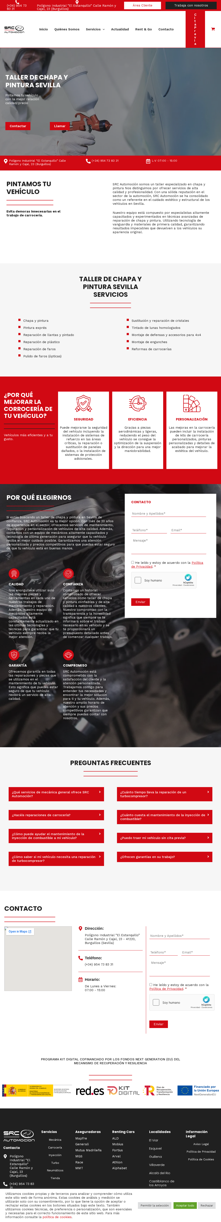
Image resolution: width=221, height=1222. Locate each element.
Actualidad (120, 29)
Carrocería (55, 1147)
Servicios (93, 29)
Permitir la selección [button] (154, 1205)
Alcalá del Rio (159, 1173)
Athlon (117, 1162)
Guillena (155, 1156)
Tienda (55, 1178)
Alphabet (119, 1168)
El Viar (153, 1140)
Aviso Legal (201, 1144)
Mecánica (55, 1139)
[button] (142, 5)
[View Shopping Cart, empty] (213, 29)
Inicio (43, 29)
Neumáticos (55, 1170)
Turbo (55, 1162)
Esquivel (155, 1148)
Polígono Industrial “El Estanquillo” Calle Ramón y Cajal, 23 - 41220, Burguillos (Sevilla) (112, 939)
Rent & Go (143, 29)
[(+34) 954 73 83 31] (88, 161)
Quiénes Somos (66, 29)
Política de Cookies (201, 1159)
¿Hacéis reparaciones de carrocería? (41, 815)
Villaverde (157, 1165)
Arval (116, 1156)
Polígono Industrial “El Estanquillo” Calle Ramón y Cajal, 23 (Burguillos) (21, 1166)
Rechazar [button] (206, 1205)
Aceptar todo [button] (185, 1205)
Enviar (140, 602)
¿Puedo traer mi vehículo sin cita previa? (153, 838)
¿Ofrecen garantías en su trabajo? (147, 857)
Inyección (55, 1155)
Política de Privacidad (166, 989)
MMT (79, 1168)
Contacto (166, 29)
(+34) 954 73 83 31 (105, 160)
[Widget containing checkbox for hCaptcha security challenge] (163, 580)
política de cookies (57, 1217)
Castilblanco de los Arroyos (161, 1183)
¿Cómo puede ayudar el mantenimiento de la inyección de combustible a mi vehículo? (48, 836)
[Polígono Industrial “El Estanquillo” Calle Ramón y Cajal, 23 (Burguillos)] (5, 1156)
